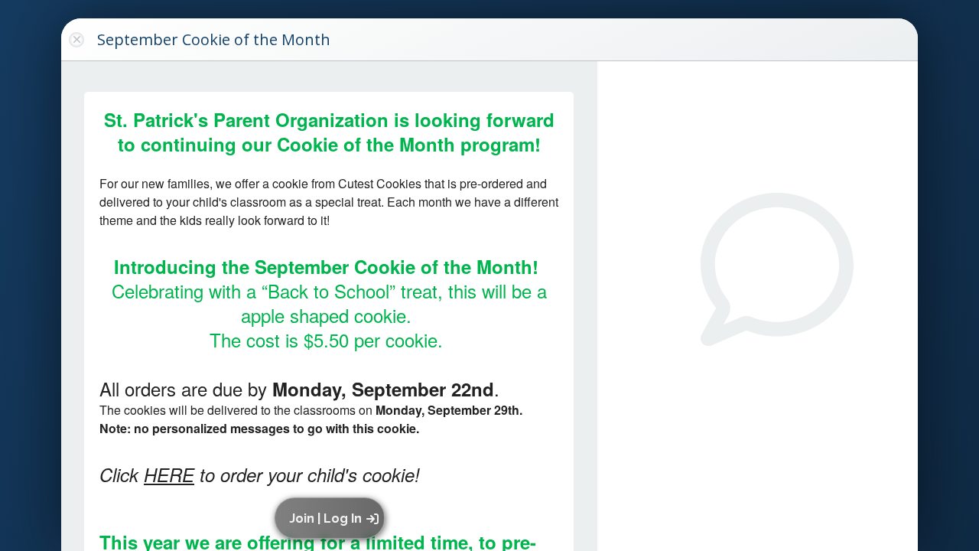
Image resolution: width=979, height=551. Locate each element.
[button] (332, 518)
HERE (169, 474)
